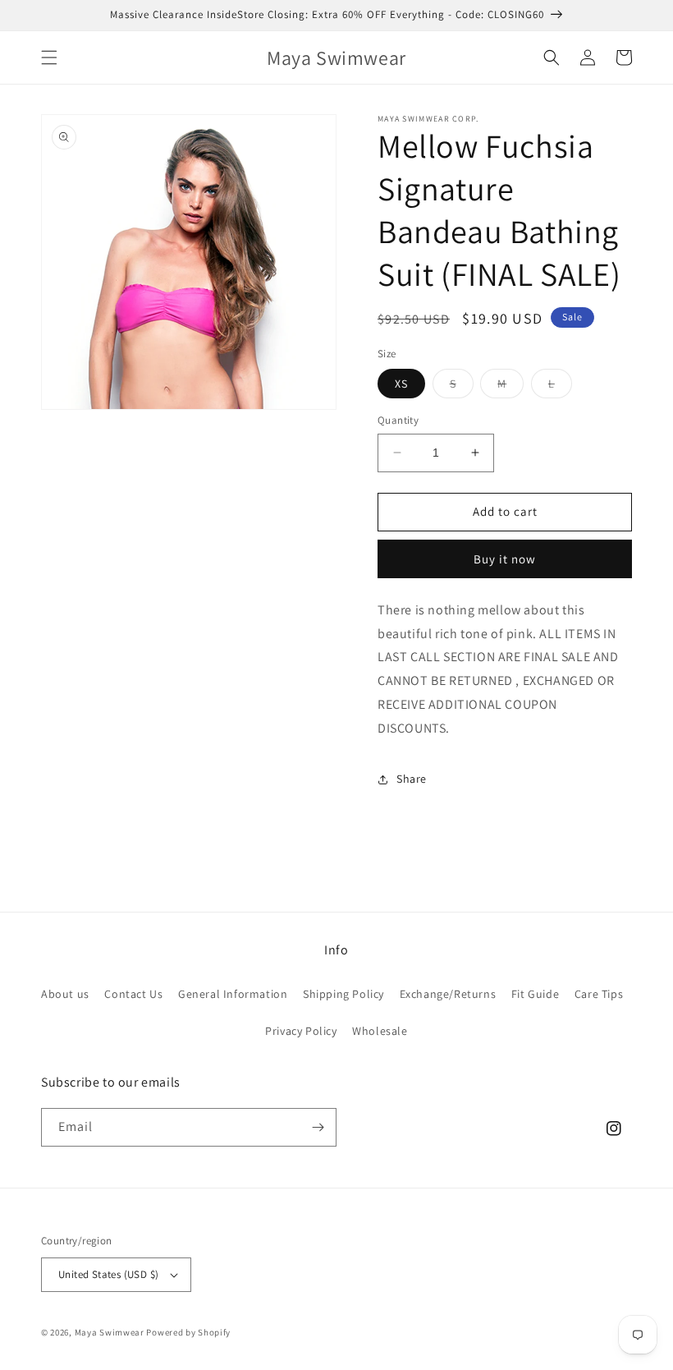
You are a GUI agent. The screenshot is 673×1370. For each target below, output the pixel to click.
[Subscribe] (318, 1127)
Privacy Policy (300, 1030)
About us (65, 993)
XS (401, 383)
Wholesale (379, 1030)
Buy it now (505, 559)
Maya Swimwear (109, 1332)
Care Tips (599, 993)
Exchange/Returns (448, 993)
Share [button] (411, 778)
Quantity (398, 420)
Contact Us (133, 993)
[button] (49, 57)
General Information (232, 993)
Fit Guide (535, 993)
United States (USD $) (108, 1274)
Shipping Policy (343, 993)
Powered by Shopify (188, 1332)
